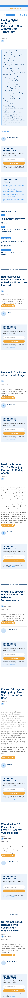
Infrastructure (10, 14)
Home (2, 14)
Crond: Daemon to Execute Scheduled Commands (12, 242)
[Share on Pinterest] (24, 15)
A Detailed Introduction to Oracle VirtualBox (11, 253)
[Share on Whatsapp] (26, 15)
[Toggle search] (25, 9)
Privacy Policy (12, 168)
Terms (6, 168)
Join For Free (14, 163)
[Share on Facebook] (20, 15)
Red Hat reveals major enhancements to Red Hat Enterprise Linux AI (13, 219)
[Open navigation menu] (3, 9)
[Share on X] (22, 15)
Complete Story (5, 131)
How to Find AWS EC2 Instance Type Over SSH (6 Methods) (13, 230)
